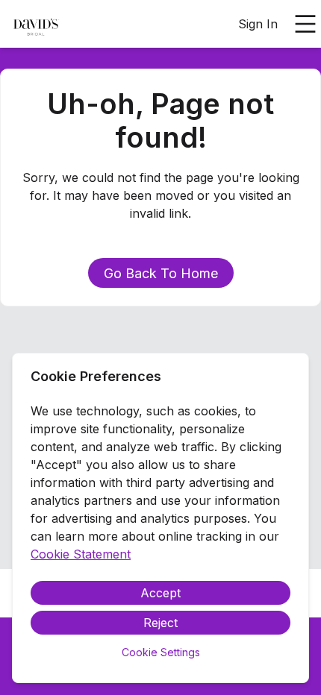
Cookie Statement (81, 554)
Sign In (258, 23)
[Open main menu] (305, 24)
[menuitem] (36, 24)
